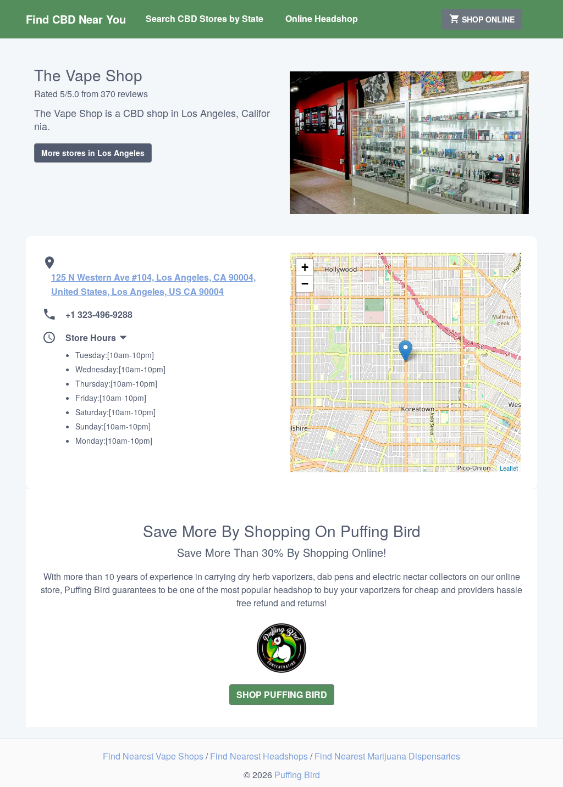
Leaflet (509, 468)
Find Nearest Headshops (260, 756)
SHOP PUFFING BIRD (281, 694)
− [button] (304, 284)
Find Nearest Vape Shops (154, 756)
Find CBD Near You (76, 19)
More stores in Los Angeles (93, 152)
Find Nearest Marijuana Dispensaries (387, 756)
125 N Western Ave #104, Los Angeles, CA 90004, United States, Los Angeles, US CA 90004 (153, 284)
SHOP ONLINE (487, 19)
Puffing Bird (297, 774)
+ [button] (304, 267)
